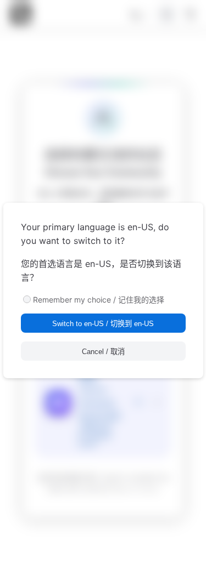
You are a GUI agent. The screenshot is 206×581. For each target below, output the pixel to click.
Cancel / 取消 (103, 352)
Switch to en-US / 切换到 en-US (103, 324)
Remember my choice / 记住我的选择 (98, 299)
